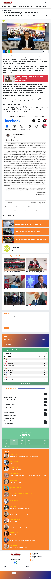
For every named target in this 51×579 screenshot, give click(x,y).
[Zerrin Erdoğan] (6, 475)
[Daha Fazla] (11, 51)
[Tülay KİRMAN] (6, 546)
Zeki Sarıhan (13, 480)
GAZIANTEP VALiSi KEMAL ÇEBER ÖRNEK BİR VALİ (21, 493)
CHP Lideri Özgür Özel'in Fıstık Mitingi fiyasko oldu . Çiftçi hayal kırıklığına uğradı (28, 476)
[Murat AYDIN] (6, 455)
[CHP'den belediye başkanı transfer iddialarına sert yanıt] (14, 264)
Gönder (6, 328)
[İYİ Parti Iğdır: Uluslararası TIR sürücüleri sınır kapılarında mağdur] (14, 281)
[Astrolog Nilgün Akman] (6, 488)
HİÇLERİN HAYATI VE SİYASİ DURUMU (19, 463)
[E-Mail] (12, 250)
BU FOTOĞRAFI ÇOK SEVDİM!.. (17, 521)
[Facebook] (14, 562)
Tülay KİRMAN (13, 545)
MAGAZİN (38, 6)
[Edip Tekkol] (6, 507)
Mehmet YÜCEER (14, 467)
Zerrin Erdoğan (14, 473)
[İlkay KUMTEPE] (6, 514)
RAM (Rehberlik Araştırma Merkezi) (18, 547)
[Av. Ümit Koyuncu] (6, 501)
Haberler (4, 10)
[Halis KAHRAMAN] (6, 527)
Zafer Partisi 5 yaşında (9, 305)
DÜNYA (9, 6)
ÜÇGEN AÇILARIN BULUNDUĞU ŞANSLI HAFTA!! (21, 489)
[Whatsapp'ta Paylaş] (9, 51)
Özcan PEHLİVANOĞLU (15, 519)
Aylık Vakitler (7, 446)
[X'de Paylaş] (6, 51)
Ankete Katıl (8, 344)
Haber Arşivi (34, 560)
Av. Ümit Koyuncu (14, 500)
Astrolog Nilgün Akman (16, 487)
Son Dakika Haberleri (36, 559)
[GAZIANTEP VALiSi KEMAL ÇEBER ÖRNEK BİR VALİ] (6, 494)
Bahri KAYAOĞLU (14, 532)
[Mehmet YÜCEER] (6, 468)
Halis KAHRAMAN (14, 526)
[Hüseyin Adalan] (6, 462)
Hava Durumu (35, 553)
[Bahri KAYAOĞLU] (6, 533)
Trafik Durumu (35, 554)
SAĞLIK (33, 6)
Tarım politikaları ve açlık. (16, 469)
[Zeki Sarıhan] (6, 481)
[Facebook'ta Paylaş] (4, 51)
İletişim (27, 566)
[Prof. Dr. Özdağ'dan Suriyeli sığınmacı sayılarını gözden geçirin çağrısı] (36, 264)
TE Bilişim (29, 577)
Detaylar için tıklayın (25, 383)
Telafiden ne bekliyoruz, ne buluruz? (19, 514)
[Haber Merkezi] (7, 248)
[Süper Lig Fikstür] (46, 388)
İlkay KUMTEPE (13, 513)
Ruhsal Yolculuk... (14, 495)
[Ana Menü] (47, 2)
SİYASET (15, 6)
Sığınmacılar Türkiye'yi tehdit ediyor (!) (19, 508)
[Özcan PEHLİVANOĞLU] (6, 520)
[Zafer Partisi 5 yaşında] (14, 298)
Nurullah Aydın (14, 539)
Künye (5, 566)
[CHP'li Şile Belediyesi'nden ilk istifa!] (25, 36)
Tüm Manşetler (35, 557)
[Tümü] (46, 336)
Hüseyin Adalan (14, 461)
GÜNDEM (3, 6)
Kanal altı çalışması (14, 534)
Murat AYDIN (13, 454)
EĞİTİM (27, 6)
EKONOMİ (21, 6)
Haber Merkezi (15, 247)
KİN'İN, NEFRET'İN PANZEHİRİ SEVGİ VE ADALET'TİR (22, 540)
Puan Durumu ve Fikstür (37, 556)
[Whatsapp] (17, 562)
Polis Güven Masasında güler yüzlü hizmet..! (20, 527)
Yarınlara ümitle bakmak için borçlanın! (19, 502)
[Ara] (45, 2)
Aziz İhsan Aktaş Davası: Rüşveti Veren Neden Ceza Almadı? (24, 456)
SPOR (44, 6)
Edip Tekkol (13, 506)
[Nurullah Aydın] (6, 540)
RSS (15, 572)
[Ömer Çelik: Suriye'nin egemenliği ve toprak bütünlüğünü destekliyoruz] (36, 281)
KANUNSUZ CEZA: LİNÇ (16, 482)
